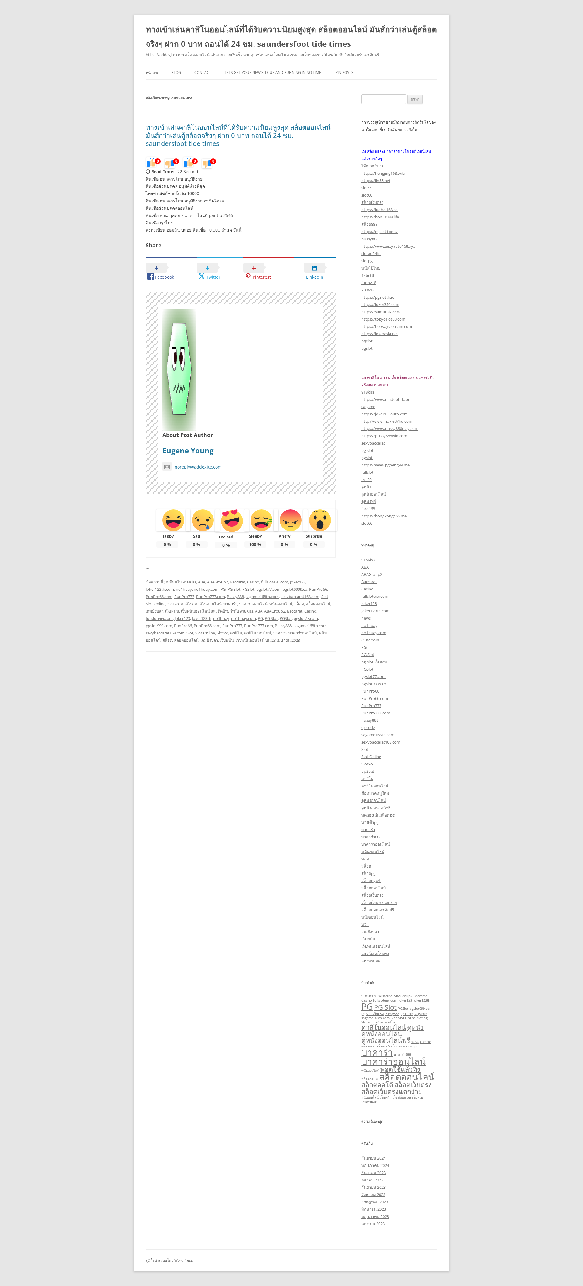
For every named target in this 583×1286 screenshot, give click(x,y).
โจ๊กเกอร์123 (372, 166)
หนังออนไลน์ (372, 917)
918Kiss (189, 582)
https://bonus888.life (380, 217)
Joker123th (201, 618)
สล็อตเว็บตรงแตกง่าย (379, 902)
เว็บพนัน (172, 611)
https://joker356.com (380, 304)
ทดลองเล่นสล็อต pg (378, 815)
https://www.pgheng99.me (385, 465)
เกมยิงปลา (154, 611)
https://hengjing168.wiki (383, 173)
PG (223, 589)
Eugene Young (188, 450)
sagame (368, 406)
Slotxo (173, 604)
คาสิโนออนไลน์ (208, 604)
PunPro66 (318, 589)
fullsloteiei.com (274, 582)
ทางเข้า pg (410, 1046)
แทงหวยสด (370, 961)
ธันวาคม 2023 (373, 1172)
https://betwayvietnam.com (386, 326)
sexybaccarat (373, 443)
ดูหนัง (366, 487)
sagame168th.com (262, 596)
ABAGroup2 (217, 582)
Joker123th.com (160, 589)
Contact (202, 72)
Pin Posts (344, 72)
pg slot (367, 450)
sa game (420, 1014)
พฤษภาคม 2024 (375, 1165)
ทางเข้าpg (370, 822)
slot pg (422, 1018)
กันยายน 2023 (373, 1187)
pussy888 (369, 239)
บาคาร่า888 (371, 837)
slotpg (367, 260)
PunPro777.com (210, 596)
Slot (324, 596)
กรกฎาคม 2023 (374, 1202)
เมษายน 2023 (373, 1223)
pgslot (367, 341)
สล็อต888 (369, 224)
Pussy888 (235, 596)
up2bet (367, 771)
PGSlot (248, 589)
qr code (368, 727)
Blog (176, 72)
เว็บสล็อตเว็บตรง (375, 953)
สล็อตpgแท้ (371, 880)
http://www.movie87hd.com (386, 421)
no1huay (184, 589)
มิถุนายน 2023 (373, 1209)
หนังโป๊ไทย (370, 268)
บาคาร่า (230, 604)
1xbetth (368, 275)
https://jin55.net (375, 180)
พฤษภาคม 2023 (375, 1216)
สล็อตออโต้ (377, 1084)
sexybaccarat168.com (300, 596)
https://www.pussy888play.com (389, 428)
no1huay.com (206, 589)
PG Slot (233, 589)
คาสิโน (187, 604)
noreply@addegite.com (198, 467)
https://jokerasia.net (379, 333)
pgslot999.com (159, 625)
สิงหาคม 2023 (373, 1194)
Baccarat (237, 582)
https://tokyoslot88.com (383, 319)
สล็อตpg (368, 873)
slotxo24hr (371, 253)
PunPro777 (184, 596)
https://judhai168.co (379, 209)
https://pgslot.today (379, 231)
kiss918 (367, 290)
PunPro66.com (159, 596)
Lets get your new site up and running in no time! (273, 72)
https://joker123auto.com (384, 414)
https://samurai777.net (382, 312)
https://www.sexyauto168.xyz (388, 246)
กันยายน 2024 (373, 1158)
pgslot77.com (268, 589)
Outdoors (370, 640)
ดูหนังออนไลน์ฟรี (376, 807)
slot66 (366, 195)
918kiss (367, 392)
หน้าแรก (152, 72)
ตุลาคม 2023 (372, 1180)
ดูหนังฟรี (368, 501)
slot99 (366, 188)
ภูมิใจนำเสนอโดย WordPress (169, 1260)
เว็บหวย (417, 1097)
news (366, 618)
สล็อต (299, 604)
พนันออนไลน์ (280, 604)
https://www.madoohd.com (386, 399)
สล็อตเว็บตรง (372, 202)
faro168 (368, 508)
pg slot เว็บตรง (374, 662)
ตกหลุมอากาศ (421, 1042)
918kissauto (383, 996)
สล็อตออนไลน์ (318, 604)
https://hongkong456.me (384, 516)
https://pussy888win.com (384, 435)
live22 (366, 479)
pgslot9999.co (294, 589)
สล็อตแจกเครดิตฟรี (377, 910)
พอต (365, 858)
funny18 (368, 282)
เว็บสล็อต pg (402, 1097)
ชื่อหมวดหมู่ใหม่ (375, 793)
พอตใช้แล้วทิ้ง (400, 1069)
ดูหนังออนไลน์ (373, 494)
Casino (253, 582)
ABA (201, 582)
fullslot (367, 472)
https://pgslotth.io (377, 297)
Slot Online (155, 604)
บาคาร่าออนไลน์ (253, 604)
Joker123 (297, 582)
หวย (365, 924)
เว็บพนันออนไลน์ (195, 611)
